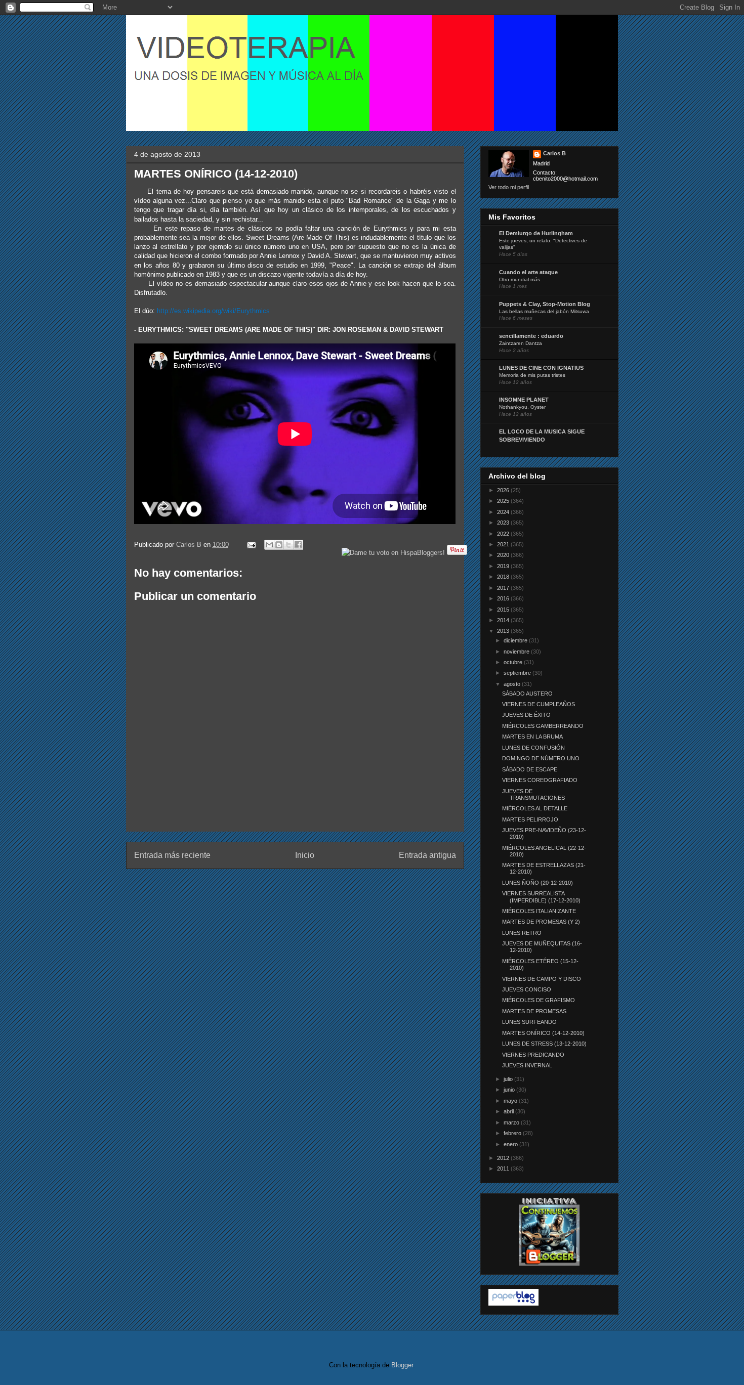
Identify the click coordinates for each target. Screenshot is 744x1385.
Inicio (304, 855)
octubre (514, 662)
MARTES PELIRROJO (530, 819)
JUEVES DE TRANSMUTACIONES (533, 794)
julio (509, 1079)
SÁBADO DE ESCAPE (529, 769)
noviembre (517, 651)
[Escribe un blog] (279, 545)
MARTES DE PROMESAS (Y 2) (541, 922)
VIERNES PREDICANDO (533, 1055)
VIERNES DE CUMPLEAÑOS (538, 704)
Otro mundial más (519, 279)
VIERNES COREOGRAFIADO (539, 780)
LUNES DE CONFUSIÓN (533, 748)
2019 (504, 566)
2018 (504, 577)
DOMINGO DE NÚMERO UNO (541, 758)
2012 (504, 1158)
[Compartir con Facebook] (298, 545)
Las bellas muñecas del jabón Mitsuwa (544, 311)
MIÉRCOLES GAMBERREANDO (543, 726)
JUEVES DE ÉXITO (526, 715)
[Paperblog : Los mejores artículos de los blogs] (513, 1304)
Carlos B (189, 544)
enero (511, 1144)
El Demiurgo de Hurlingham (536, 233)
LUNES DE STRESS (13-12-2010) (544, 1044)
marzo (512, 1122)
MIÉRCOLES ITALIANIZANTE (539, 911)
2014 (504, 620)
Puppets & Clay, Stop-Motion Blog (544, 304)
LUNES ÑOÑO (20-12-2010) (537, 883)
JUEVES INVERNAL (527, 1065)
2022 (504, 534)
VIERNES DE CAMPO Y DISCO (541, 979)
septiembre (518, 673)
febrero (513, 1133)
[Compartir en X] (288, 545)
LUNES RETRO (522, 933)
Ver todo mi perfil (508, 187)
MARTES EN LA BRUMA (532, 736)
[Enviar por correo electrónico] (269, 545)
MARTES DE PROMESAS (534, 1011)
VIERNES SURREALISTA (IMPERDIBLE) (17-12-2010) (541, 896)
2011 (504, 1168)
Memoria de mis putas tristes (532, 375)
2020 (504, 555)
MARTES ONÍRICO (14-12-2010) (543, 1033)
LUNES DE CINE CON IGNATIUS (541, 368)
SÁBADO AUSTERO (527, 693)
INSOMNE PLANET (524, 400)
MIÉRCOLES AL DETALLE (534, 808)
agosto (513, 684)
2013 (504, 631)
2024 (504, 512)
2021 (504, 544)
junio (510, 1090)
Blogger (402, 1365)
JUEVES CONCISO (526, 989)
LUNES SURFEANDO (529, 1022)
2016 (504, 598)
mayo (511, 1101)
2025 (504, 501)
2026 (504, 490)
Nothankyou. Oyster (522, 407)
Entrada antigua (427, 855)
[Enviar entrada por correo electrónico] (251, 544)
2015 (504, 610)
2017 (504, 588)
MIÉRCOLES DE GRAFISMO (538, 1000)
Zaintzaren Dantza (520, 343)
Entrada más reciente (172, 855)
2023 (504, 523)
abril (509, 1111)
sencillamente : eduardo (531, 336)
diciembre (516, 640)
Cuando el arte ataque (528, 272)
